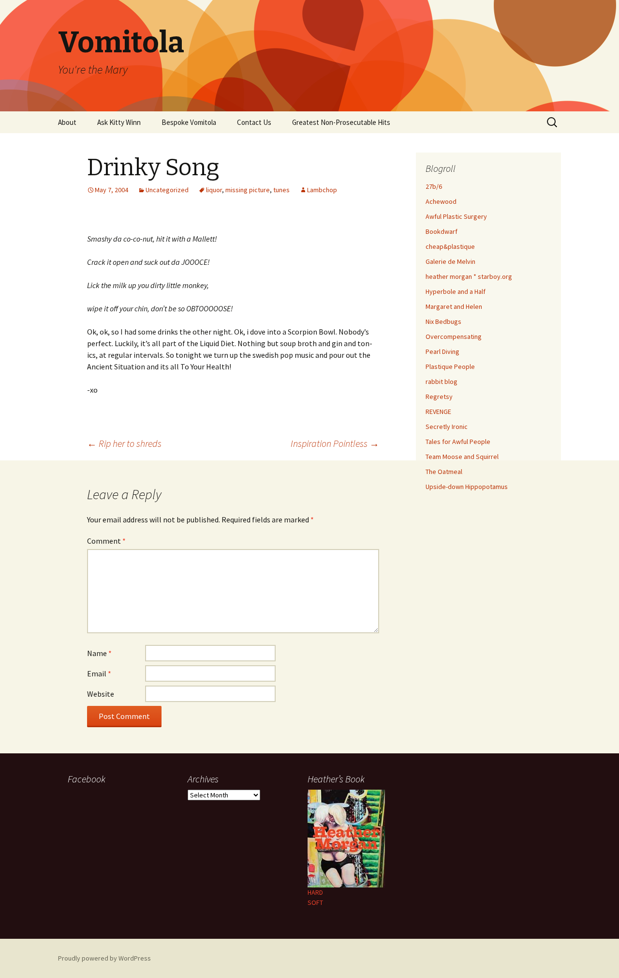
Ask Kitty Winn (119, 122)
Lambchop (322, 189)
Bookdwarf (441, 231)
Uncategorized (167, 189)
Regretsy (439, 396)
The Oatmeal (444, 471)
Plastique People (450, 366)
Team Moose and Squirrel (462, 456)
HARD (315, 892)
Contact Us (254, 122)
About (67, 122)
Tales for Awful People (458, 441)
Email (99, 673)
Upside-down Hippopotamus (467, 486)
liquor (214, 189)
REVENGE (438, 411)
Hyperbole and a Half (456, 291)
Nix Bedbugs (443, 321)
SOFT (315, 902)
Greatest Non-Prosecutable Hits (341, 122)
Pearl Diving (442, 351)
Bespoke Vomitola (189, 122)
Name (99, 653)
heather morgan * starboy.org (469, 276)
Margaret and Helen (454, 306)
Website (100, 694)
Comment (106, 541)
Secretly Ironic (447, 426)
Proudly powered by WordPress (104, 958)
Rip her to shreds (124, 443)
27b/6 (434, 186)
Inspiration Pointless (335, 443)
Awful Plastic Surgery (456, 216)
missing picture (247, 189)
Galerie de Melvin (450, 261)
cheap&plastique (450, 246)
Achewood (441, 201)
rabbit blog (441, 381)
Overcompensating (454, 336)
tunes (281, 189)
